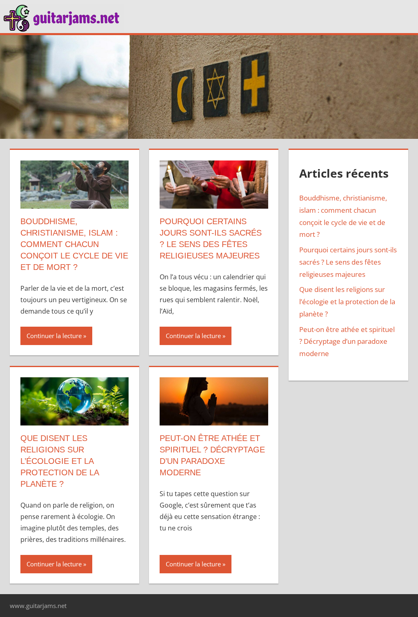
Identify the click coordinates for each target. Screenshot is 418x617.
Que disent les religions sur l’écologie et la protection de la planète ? (59, 461)
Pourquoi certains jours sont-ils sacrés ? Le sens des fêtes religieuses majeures (348, 262)
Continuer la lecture (54, 336)
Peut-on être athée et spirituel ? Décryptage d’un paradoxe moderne (347, 342)
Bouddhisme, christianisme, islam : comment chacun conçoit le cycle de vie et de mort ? (74, 244)
